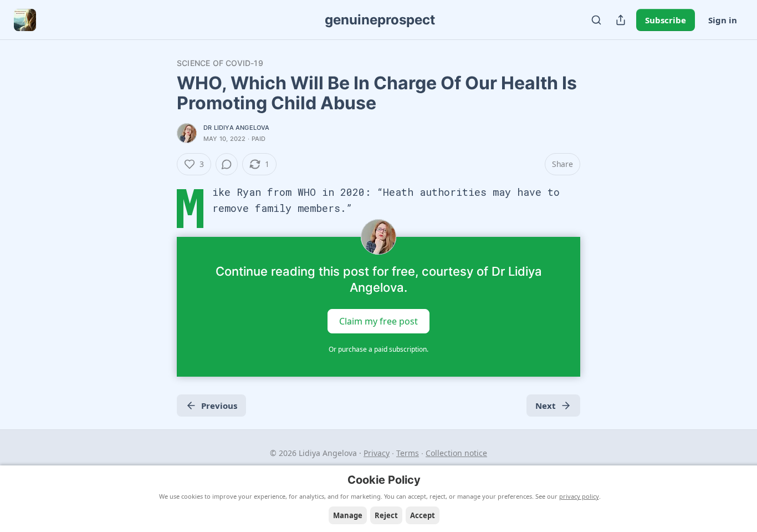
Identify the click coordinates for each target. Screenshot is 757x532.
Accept (422, 515)
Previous (219, 405)
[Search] (596, 20)
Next (545, 405)
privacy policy (579, 496)
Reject (386, 515)
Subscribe (665, 20)
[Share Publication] (621, 20)
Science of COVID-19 (220, 63)
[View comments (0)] (227, 164)
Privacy (377, 453)
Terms (407, 453)
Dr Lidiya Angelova (236, 127)
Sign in (722, 20)
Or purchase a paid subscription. (378, 349)
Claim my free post (378, 321)
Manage (347, 515)
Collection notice (456, 453)
